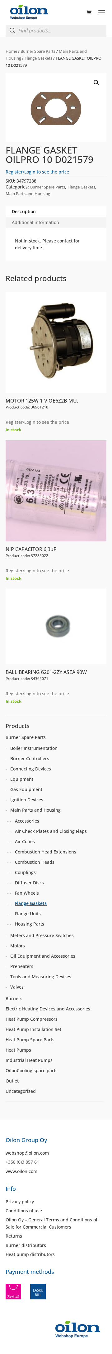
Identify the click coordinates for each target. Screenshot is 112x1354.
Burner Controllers (29, 758)
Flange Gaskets (38, 58)
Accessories (27, 821)
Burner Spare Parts (38, 51)
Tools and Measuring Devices (40, 977)
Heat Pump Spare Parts (30, 1040)
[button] (96, 82)
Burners (14, 998)
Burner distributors (26, 1245)
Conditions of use (24, 1211)
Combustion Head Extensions (45, 852)
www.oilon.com (21, 1171)
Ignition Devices (26, 800)
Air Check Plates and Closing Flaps (51, 831)
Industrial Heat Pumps (29, 1060)
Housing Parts (29, 924)
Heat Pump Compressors (32, 1019)
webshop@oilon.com (27, 1153)
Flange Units (28, 914)
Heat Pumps (18, 1050)
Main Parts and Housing (28, 193)
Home (11, 51)
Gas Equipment (26, 789)
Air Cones (25, 841)
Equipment (21, 779)
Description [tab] (24, 211)
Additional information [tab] (35, 222)
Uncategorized (21, 1091)
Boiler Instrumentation (34, 748)
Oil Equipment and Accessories (42, 956)
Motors (17, 946)
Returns (14, 1236)
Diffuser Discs (29, 883)
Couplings (25, 872)
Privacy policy (20, 1202)
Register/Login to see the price (37, 172)
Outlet (12, 1081)
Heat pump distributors (30, 1254)
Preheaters (21, 966)
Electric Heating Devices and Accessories (48, 1009)
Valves (17, 987)
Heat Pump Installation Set (33, 1029)
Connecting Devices (30, 769)
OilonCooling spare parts (32, 1070)
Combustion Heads (34, 862)
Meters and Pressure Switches (42, 935)
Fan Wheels (27, 893)
